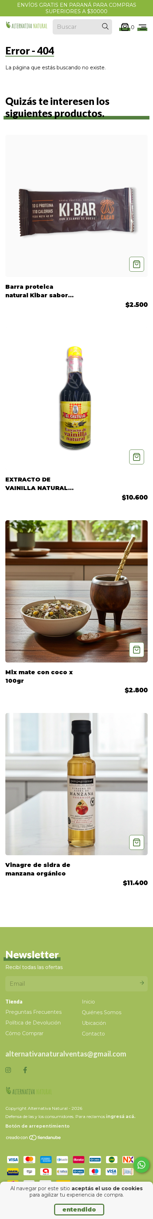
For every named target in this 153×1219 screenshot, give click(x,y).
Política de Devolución (33, 1023)
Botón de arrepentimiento (37, 1126)
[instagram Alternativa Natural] (8, 1070)
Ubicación (94, 1023)
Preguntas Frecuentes (33, 1012)
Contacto (93, 1034)
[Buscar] (105, 26)
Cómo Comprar (24, 1033)
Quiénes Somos (101, 1012)
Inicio (88, 1002)
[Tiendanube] (33, 1139)
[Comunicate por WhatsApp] (141, 1165)
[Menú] (142, 27)
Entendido (79, 1209)
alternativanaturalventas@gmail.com (65, 1053)
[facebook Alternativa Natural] (25, 1070)
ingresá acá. (120, 1116)
